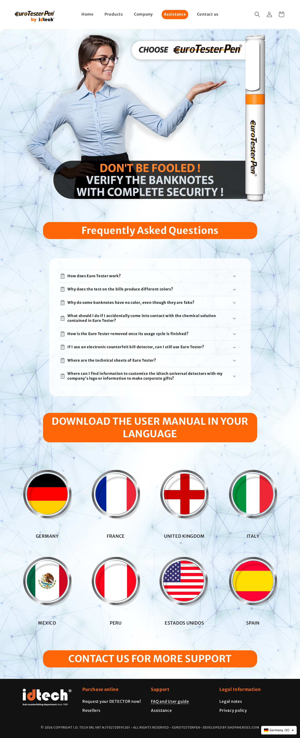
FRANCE (116, 536)
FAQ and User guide (170, 701)
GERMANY (47, 536)
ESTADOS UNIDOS (184, 623)
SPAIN (253, 623)
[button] (257, 14)
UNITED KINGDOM (184, 536)
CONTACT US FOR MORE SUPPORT (150, 659)
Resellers (91, 710)
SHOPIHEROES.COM (243, 727)
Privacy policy (233, 710)
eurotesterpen (186, 727)
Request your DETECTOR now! (111, 701)
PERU (116, 623)
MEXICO (47, 623)
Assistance (161, 710)
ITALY (253, 536)
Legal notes (230, 701)
